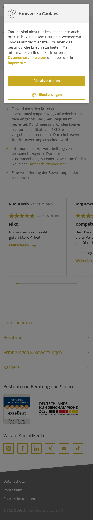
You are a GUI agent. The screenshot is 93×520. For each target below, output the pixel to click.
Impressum (17, 62)
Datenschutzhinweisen (27, 57)
